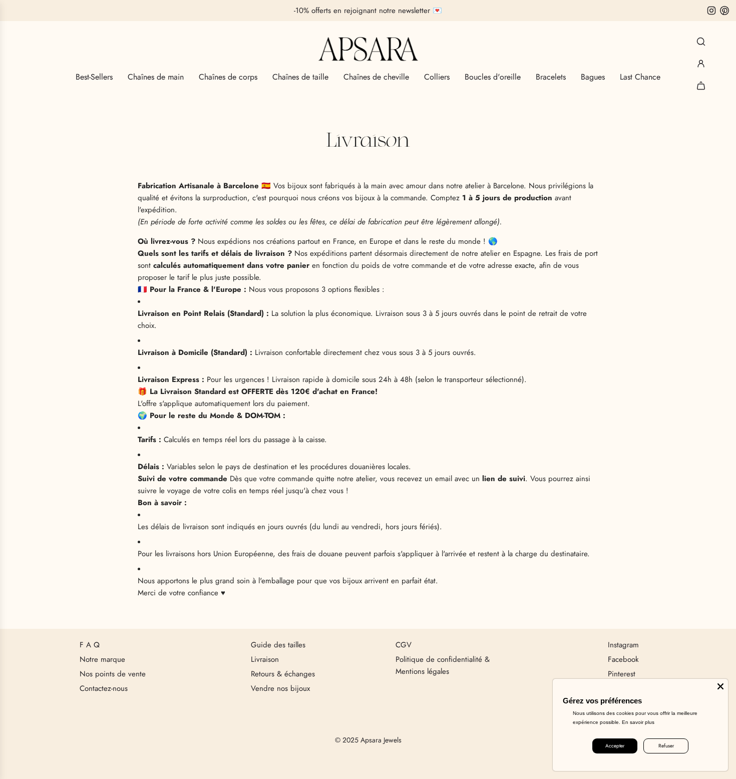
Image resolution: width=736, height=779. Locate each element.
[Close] (720, 686)
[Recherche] (701, 42)
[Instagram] (711, 10)
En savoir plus (638, 722)
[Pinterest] (724, 10)
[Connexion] (701, 64)
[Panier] (701, 86)
